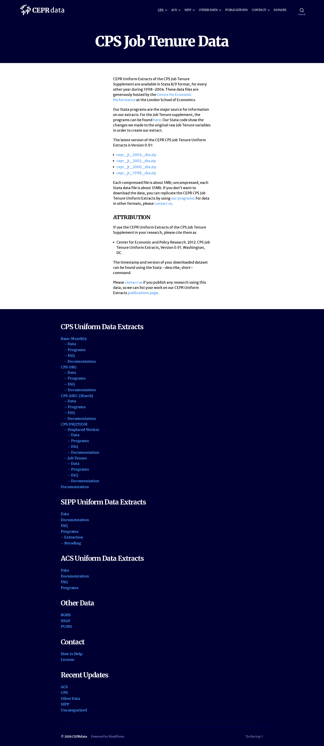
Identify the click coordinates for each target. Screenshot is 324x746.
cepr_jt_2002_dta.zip (136, 161)
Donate (280, 10)
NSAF (65, 621)
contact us (163, 203)
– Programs (74, 350)
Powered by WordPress (107, 736)
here (157, 120)
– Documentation (80, 361)
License (67, 659)
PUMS (66, 626)
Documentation (75, 487)
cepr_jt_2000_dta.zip (136, 167)
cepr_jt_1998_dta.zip (136, 173)
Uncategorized (74, 710)
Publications (236, 10)
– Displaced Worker (81, 429)
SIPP (187, 10)
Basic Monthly (74, 338)
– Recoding (71, 543)
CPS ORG (68, 367)
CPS (161, 10)
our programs (182, 198)
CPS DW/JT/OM (74, 424)
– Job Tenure (75, 458)
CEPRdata (79, 736)
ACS (174, 10)
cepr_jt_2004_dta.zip (136, 155)
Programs (69, 531)
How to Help (72, 654)
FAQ (64, 525)
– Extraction (72, 537)
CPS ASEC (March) (77, 396)
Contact (259, 10)
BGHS (66, 615)
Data (65, 514)
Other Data (208, 10)
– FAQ (69, 355)
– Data (70, 344)
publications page (143, 293)
